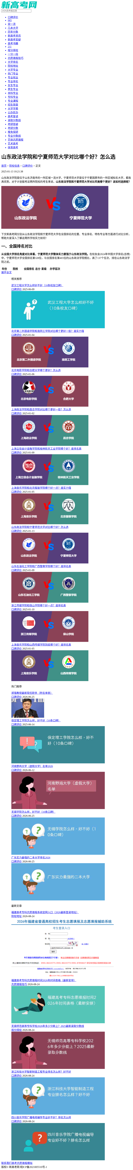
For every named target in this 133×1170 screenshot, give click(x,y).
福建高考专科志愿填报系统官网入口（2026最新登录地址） (45, 912)
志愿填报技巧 (19, 984)
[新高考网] (19, 7)
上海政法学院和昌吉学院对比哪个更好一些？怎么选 (41, 409)
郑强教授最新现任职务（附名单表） (32, 693)
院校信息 (14, 165)
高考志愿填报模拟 (22, 1163)
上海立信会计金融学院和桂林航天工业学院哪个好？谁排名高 (46, 448)
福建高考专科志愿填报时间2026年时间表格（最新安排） (43, 980)
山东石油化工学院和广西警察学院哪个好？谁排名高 (41, 566)
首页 (3, 165)
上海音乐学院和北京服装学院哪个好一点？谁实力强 (41, 488)
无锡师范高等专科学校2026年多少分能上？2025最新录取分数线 (47, 1026)
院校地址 (16, 916)
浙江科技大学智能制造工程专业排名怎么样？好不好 (41, 1071)
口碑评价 (27, 165)
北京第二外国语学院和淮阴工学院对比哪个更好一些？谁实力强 (47, 331)
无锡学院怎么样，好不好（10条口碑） (33, 812)
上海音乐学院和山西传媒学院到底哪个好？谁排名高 (41, 644)
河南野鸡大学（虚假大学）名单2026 (32, 766)
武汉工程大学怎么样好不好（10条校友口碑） (37, 285)
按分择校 (16, 1030)
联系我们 (6, 1163)
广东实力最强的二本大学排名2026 (30, 857)
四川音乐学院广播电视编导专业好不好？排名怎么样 (41, 1117)
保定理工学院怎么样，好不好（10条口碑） (36, 720)
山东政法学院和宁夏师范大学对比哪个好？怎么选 (39, 527)
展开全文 (6, 272)
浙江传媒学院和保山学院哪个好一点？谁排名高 (38, 605)
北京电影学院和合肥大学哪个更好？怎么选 (36, 370)
